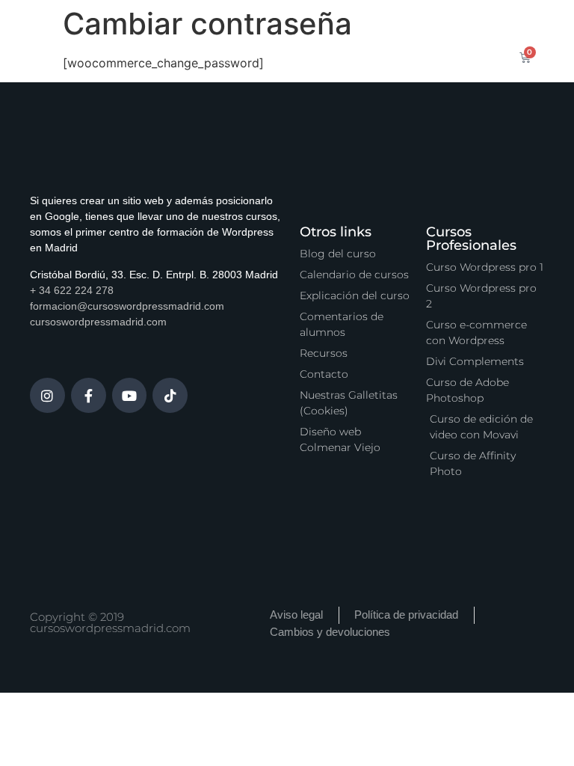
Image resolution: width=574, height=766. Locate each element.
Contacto (402, 74)
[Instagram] (47, 395)
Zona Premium (212, 74)
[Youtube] (129, 395)
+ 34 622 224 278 (72, 290)
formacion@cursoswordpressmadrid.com (127, 306)
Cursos (256, 39)
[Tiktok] (170, 395)
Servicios (403, 39)
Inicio (198, 39)
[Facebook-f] (88, 395)
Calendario (327, 39)
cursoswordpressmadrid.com (98, 322)
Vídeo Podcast (315, 74)
